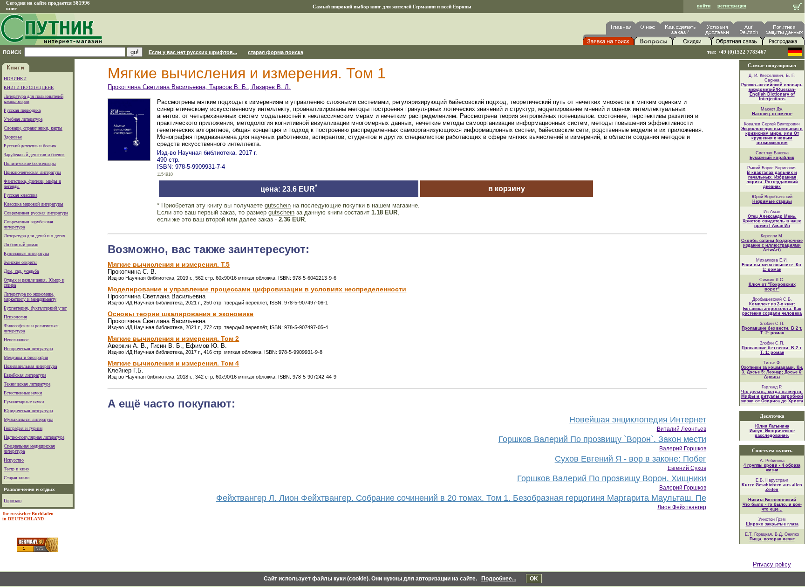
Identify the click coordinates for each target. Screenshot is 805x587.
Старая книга (16, 477)
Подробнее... (498, 578)
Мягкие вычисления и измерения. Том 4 (173, 363)
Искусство (14, 460)
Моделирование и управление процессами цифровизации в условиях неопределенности (257, 289)
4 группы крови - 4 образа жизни (772, 467)
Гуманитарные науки (24, 401)
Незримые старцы (772, 201)
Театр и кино (16, 468)
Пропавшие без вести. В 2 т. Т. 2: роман (772, 330)
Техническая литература (27, 384)
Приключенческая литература (32, 172)
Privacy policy (772, 564)
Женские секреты (20, 262)
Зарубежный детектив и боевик (34, 154)
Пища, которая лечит (772, 539)
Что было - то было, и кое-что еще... (772, 506)
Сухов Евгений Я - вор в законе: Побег (630, 458)
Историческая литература (28, 348)
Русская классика (20, 195)
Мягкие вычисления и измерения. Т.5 (169, 264)
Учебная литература (23, 119)
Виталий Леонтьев (681, 429)
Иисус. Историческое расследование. (772, 433)
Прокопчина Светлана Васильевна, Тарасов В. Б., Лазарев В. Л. (199, 86)
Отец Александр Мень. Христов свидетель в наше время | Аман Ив (772, 221)
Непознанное (16, 339)
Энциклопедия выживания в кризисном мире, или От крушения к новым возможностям (772, 135)
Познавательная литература (30, 366)
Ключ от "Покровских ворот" (772, 286)
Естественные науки (23, 392)
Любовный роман (21, 244)
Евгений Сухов (687, 468)
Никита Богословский (772, 499)
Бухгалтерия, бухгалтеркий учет (35, 308)
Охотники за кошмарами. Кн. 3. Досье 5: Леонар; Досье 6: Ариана (772, 372)
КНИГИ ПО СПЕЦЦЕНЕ (29, 87)
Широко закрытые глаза (772, 524)
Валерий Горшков (682, 448)
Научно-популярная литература (34, 437)
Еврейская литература (25, 375)
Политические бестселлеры (30, 163)
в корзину (506, 189)
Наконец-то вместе (772, 113)
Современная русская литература (36, 212)
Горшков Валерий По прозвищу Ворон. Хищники (611, 478)
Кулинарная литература (26, 253)
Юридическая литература (28, 410)
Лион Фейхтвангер (681, 507)
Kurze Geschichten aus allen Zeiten (772, 487)
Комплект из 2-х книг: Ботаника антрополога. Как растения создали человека (772, 309)
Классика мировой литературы (33, 204)
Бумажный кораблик (772, 157)
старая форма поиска (275, 52)
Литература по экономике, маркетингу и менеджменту (30, 296)
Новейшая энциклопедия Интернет (637, 419)
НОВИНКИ (15, 78)
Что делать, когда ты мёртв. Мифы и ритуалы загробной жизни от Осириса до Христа (772, 396)
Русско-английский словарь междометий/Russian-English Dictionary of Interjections (772, 92)
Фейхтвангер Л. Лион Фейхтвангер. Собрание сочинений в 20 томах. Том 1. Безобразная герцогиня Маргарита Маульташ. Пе (461, 498)
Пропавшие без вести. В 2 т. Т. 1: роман (772, 350)
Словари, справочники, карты (33, 128)
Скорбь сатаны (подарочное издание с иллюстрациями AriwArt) (772, 245)
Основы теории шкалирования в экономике (180, 314)
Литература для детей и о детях (34, 235)
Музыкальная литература (28, 419)
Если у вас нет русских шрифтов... (193, 52)
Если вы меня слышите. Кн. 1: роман (772, 267)
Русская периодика (22, 110)
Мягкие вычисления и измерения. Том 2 (173, 338)
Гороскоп (12, 500)
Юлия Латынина (772, 426)
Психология (15, 316)
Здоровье (13, 136)
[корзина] (797, 8)
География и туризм (23, 428)
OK (534, 578)
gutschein (278, 205)
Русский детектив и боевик (30, 145)
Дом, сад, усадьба (21, 271)
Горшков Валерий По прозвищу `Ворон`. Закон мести (602, 439)
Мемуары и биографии (26, 357)
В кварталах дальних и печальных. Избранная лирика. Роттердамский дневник (772, 179)
